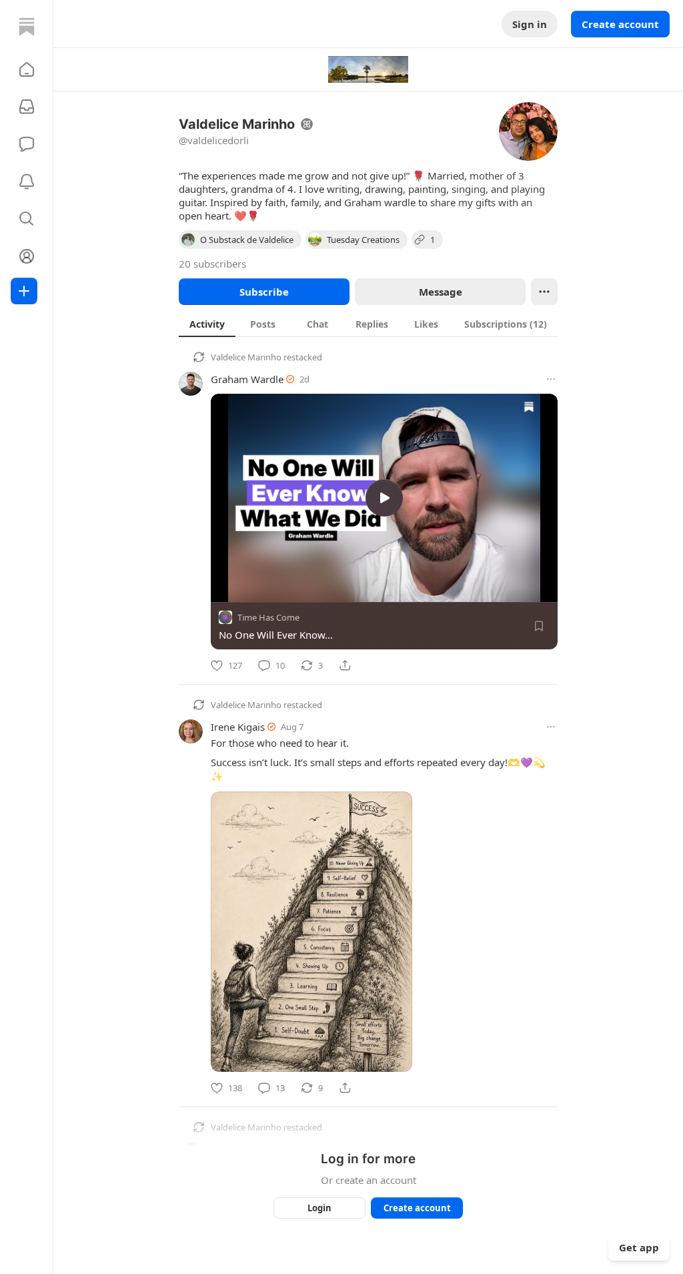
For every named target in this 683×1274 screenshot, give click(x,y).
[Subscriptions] (27, 107)
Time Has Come (268, 617)
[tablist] (368, 323)
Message (440, 291)
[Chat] (27, 144)
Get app (639, 1247)
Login (319, 1208)
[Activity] (27, 182)
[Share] (344, 665)
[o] (384, 498)
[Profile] (27, 256)
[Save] (539, 626)
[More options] (551, 379)
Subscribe (264, 291)
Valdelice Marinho (246, 357)
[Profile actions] (544, 291)
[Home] (27, 27)
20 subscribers (212, 263)
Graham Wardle (247, 379)
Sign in (529, 24)
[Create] (24, 291)
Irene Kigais (238, 726)
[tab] (207, 323)
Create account (620, 24)
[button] (27, 69)
